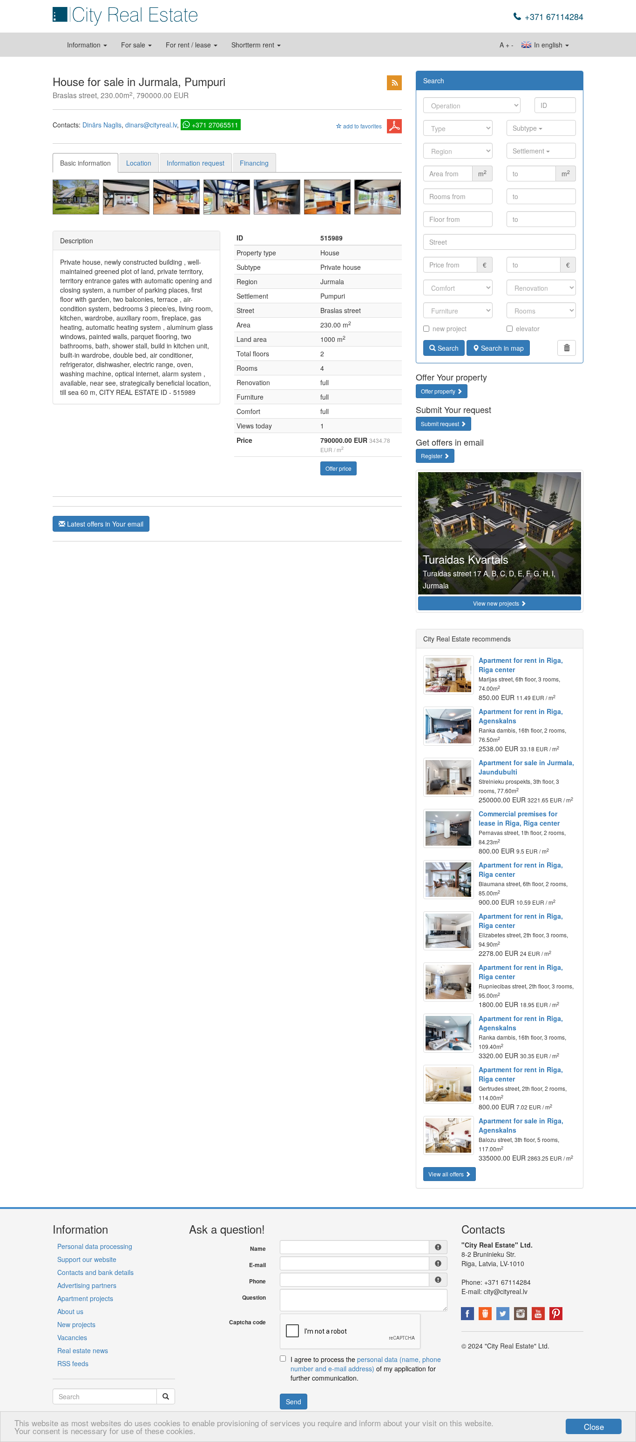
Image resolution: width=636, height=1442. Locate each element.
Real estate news (82, 1350)
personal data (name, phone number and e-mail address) (366, 1364)
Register (432, 456)
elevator (528, 328)
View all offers (446, 1174)
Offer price (338, 468)
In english (548, 44)
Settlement (529, 150)
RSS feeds (72, 1363)
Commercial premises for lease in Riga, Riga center (519, 818)
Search (447, 348)
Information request (195, 162)
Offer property (439, 391)
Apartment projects (85, 1298)
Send (293, 1401)
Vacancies (72, 1337)
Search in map (501, 348)
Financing (254, 162)
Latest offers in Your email (104, 523)
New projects (76, 1324)
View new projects (497, 603)
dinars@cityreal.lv (151, 124)
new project (450, 328)
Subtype (526, 128)
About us (70, 1311)
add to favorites (362, 126)
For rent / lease (189, 44)
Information (84, 44)
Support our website (86, 1259)
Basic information (85, 162)
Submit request (440, 423)
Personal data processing (94, 1246)
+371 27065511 (215, 124)
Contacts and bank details (95, 1272)
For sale (134, 44)
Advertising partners (86, 1285)
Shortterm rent (253, 44)
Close (594, 1426)
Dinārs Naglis (102, 124)
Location (138, 162)
